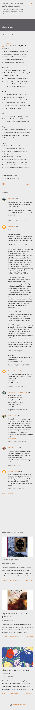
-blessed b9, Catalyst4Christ (17, 392)
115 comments (13, 637)
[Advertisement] (17, 513)
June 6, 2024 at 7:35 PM (16, 488)
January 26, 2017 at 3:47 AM (17, 220)
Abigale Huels (13, 448)
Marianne (11, 199)
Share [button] (28, 184)
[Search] (27, 3)
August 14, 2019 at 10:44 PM (18, 410)
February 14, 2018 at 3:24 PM (18, 386)
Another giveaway (10, 559)
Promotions (12, 438)
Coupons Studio (13, 471)
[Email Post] (3, 184)
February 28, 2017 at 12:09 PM (18, 365)
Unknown (11, 226)
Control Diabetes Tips (15, 371)
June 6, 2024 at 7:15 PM (16, 465)
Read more (29, 580)
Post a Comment (7, 494)
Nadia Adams (12, 416)
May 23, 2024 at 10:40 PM (17, 442)
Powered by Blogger (19, 704)
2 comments (13, 693)
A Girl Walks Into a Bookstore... (13, 4)
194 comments (13, 580)
